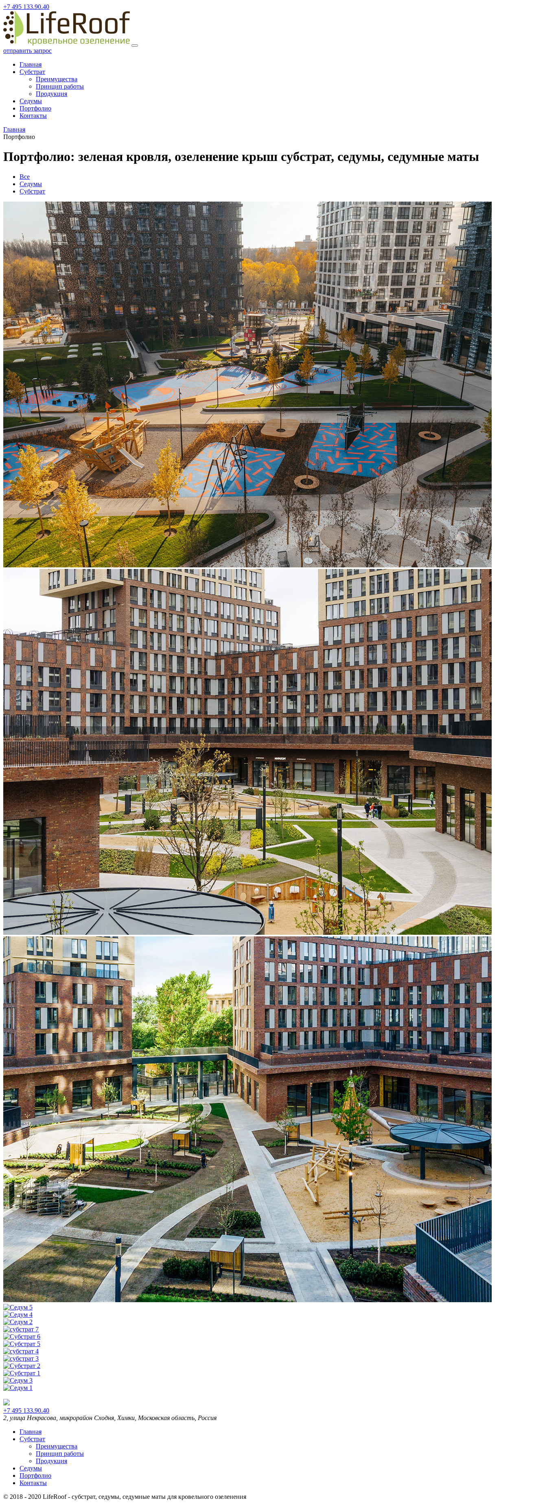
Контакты (33, 115)
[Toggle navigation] (134, 45)
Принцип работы (60, 86)
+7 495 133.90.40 (26, 6)
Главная (31, 64)
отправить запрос (27, 50)
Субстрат (32, 71)
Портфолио (35, 108)
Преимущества (56, 79)
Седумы (31, 101)
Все (25, 176)
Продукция (51, 93)
